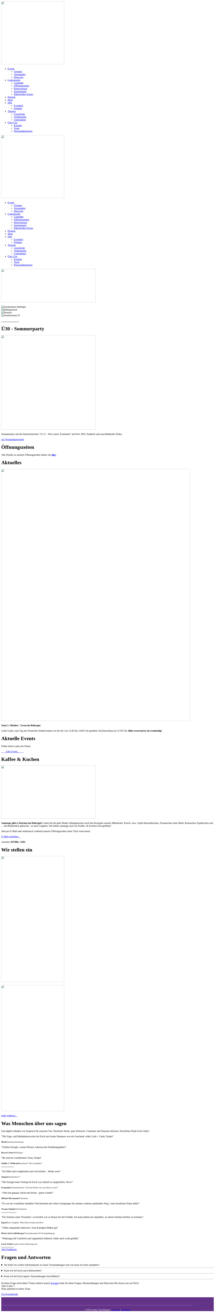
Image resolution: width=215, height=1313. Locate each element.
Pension (11, 97)
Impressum (115, 1310)
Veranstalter (19, 74)
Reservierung (20, 88)
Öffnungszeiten (21, 85)
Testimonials (20, 117)
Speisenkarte (20, 91)
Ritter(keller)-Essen (23, 94)
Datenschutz (125, 1310)
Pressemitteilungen (23, 131)
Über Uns (12, 122)
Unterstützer (20, 119)
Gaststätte (18, 83)
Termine (18, 71)
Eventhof (18, 105)
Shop (10, 100)
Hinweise (18, 77)
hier (54, 455)
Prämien (18, 108)
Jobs (10, 102)
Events (11, 68)
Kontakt (18, 125)
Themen (12, 111)
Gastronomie (14, 80)
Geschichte (19, 114)
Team (16, 128)
